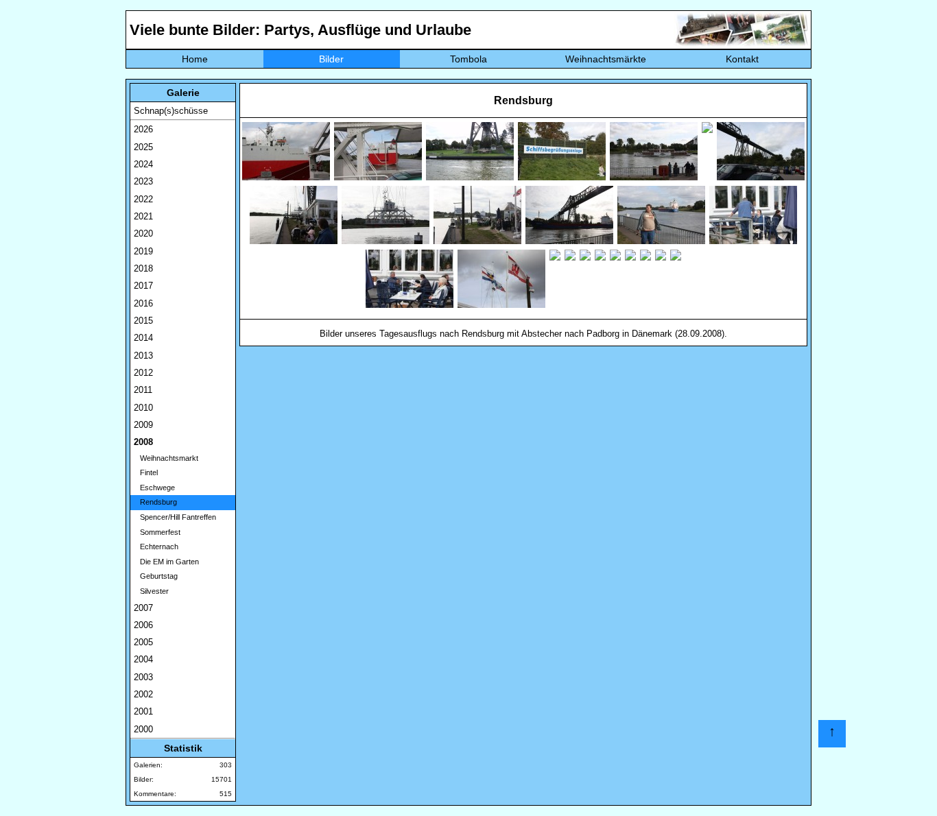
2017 (143, 285)
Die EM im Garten (166, 561)
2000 (143, 729)
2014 (143, 338)
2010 (143, 408)
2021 (143, 216)
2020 (143, 233)
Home (195, 58)
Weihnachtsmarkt (166, 458)
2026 (143, 129)
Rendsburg (155, 502)
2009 (143, 425)
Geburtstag (156, 576)
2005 (143, 642)
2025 (143, 147)
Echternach (156, 546)
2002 (143, 694)
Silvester (151, 591)
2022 (143, 199)
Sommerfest (157, 532)
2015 (143, 320)
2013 (143, 355)
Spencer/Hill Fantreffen (175, 517)
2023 (143, 181)
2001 (143, 711)
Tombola (468, 58)
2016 (143, 303)
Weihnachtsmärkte (605, 58)
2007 (143, 608)
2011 (143, 390)
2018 (143, 268)
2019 (143, 251)
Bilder (331, 58)
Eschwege (154, 487)
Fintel (146, 472)
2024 (143, 164)
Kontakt (742, 58)
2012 (143, 373)
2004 (143, 659)
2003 (143, 677)
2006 (143, 625)
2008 (143, 442)
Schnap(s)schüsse (171, 111)
